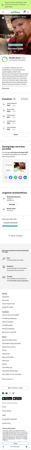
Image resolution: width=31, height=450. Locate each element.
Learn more (8, 6)
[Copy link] (6, 177)
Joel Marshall (11, 121)
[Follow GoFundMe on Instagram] (13, 393)
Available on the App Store (17, 398)
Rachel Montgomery (13, 197)
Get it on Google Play (7, 398)
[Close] (28, 4)
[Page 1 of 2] (15, 51)
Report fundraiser (17, 236)
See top (25, 99)
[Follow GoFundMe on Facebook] (3, 393)
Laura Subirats (11, 127)
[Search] (3, 12)
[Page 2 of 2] (16, 51)
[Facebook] (10, 177)
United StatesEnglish (16, 388)
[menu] (28, 12)
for (16, 18)
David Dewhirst (12, 103)
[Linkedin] (25, 177)
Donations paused (16, 45)
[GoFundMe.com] (15, 12)
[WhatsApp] (15, 177)
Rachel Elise (10, 109)
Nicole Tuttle (11, 208)
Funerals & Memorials (10, 222)
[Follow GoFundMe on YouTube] (6, 393)
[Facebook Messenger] (20, 177)
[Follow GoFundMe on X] (10, 393)
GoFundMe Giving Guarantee (19, 280)
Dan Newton (11, 115)
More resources (7, 379)
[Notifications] (23, 12)
